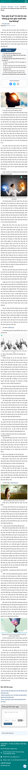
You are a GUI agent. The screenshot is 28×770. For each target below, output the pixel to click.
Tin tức (17, 6)
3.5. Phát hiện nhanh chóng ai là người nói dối (14, 72)
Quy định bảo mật (5, 765)
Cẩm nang (10, 6)
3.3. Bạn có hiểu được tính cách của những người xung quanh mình (14, 68)
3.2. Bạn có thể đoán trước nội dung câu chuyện (14, 65)
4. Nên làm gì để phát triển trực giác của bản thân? (14, 74)
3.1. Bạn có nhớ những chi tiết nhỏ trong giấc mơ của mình (14, 62)
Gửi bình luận (8, 723)
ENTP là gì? (11, 327)
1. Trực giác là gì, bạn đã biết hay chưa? (11, 53)
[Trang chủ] (6, 1)
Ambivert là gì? (14, 482)
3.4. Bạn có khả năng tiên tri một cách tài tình (14, 70)
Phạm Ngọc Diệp (6, 23)
